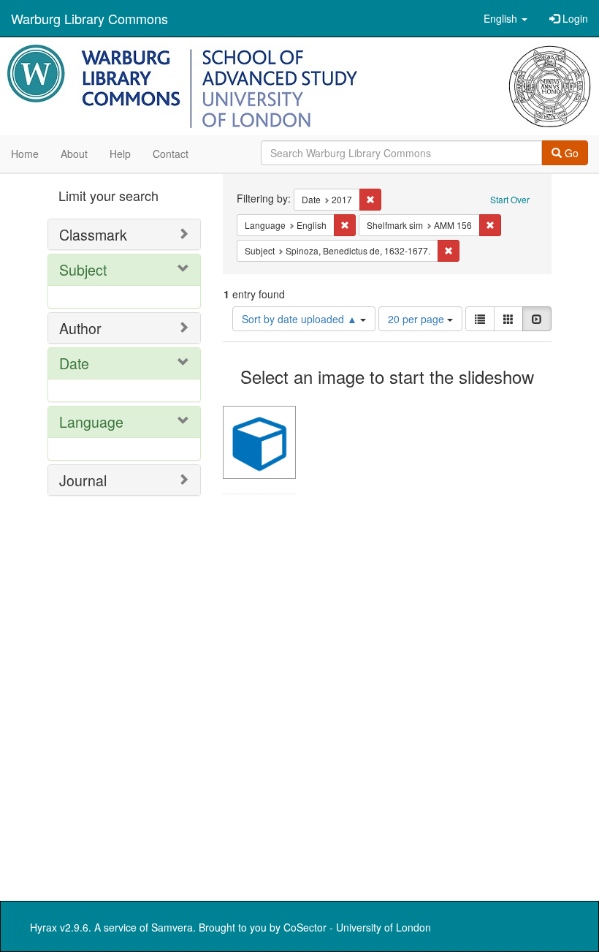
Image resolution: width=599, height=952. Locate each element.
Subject (83, 269)
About (74, 153)
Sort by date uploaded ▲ (301, 318)
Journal (83, 480)
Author (80, 328)
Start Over (510, 199)
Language (91, 421)
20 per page (417, 318)
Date (74, 363)
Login (574, 18)
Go (570, 153)
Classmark (93, 234)
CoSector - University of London (357, 927)
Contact (170, 153)
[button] (505, 18)
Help (120, 153)
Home (25, 153)
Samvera (172, 927)
